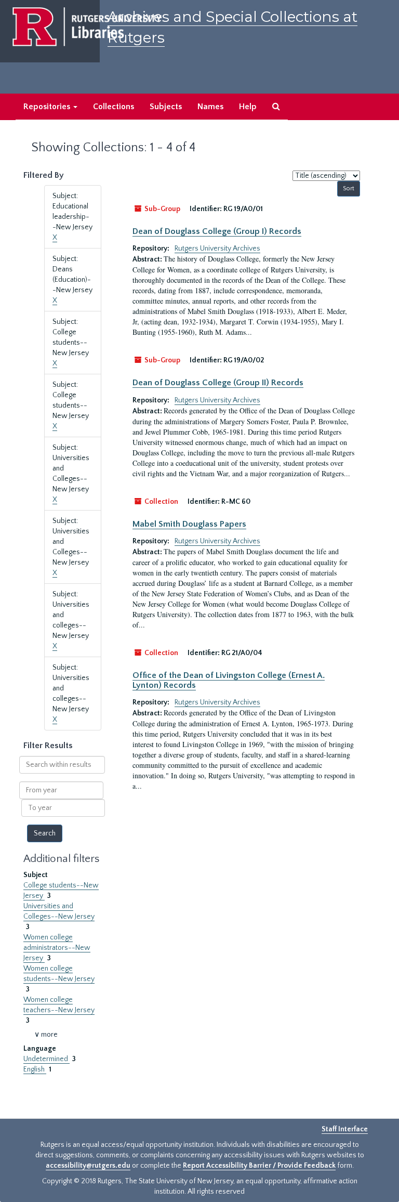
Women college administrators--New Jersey (56, 947)
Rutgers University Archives (217, 248)
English (34, 1069)
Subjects (166, 106)
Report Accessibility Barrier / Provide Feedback (259, 1165)
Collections (113, 106)
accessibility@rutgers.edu (88, 1165)
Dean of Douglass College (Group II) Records (217, 382)
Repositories (47, 106)
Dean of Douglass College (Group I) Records (216, 231)
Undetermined (46, 1059)
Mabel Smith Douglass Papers (189, 524)
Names (210, 106)
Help (248, 106)
